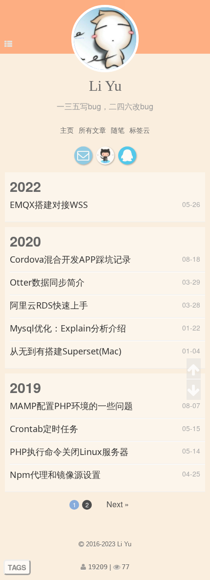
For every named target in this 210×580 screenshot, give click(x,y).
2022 (25, 186)
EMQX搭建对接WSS (49, 204)
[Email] (83, 155)
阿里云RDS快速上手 (49, 305)
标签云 (139, 130)
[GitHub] (105, 155)
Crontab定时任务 (44, 429)
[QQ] (127, 155)
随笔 (118, 130)
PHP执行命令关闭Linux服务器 (69, 451)
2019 (25, 387)
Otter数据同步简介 (47, 282)
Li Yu (105, 86)
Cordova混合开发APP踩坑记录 (70, 259)
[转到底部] (194, 389)
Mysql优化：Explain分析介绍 (68, 328)
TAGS (17, 567)
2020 (25, 241)
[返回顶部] (194, 368)
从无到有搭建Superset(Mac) (65, 351)
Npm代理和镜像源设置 (55, 474)
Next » (117, 504)
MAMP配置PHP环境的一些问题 (71, 406)
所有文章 (92, 130)
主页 (67, 130)
